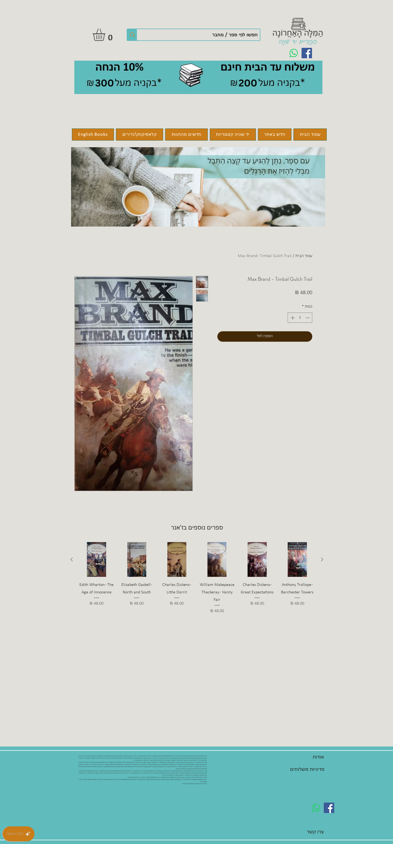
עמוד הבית (303, 256)
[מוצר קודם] (322, 559)
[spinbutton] (300, 318)
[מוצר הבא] (71, 559)
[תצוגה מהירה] (297, 559)
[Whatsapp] (293, 53)
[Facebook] (307, 53)
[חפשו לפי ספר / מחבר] (132, 34)
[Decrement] (308, 318)
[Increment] (292, 318)
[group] (196, 578)
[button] (106, 35)
